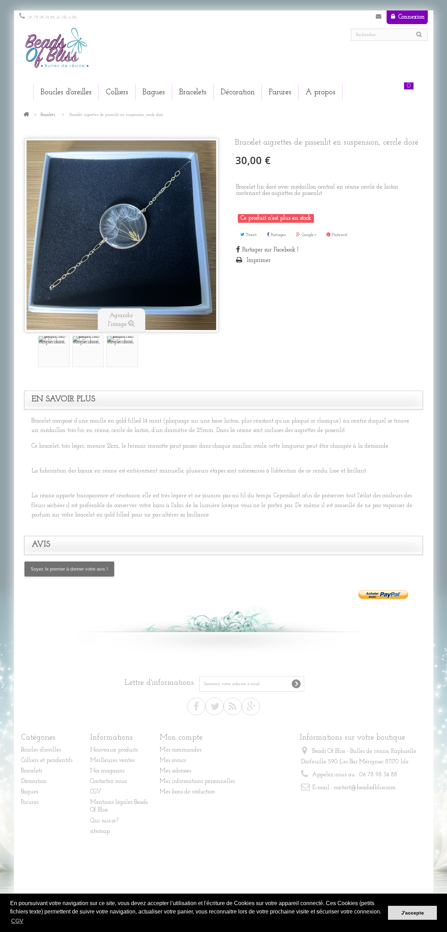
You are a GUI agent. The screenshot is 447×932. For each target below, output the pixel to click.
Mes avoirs (173, 760)
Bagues (29, 792)
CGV (95, 792)
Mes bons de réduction (187, 792)
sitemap (100, 831)
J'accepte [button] (412, 913)
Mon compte (181, 738)
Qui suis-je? (104, 821)
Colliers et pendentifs (46, 760)
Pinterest (338, 235)
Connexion (411, 17)
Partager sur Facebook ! (270, 250)
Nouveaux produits (114, 750)
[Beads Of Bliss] (119, 51)
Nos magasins (107, 771)
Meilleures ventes (112, 760)
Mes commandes (180, 750)
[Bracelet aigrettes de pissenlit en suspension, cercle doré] (53, 351)
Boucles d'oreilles (41, 750)
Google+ (308, 235)
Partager (277, 235)
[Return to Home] (26, 115)
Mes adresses (175, 771)
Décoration (34, 781)
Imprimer (259, 260)
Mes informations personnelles (197, 781)
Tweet (250, 235)
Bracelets (48, 115)
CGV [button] (17, 921)
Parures (29, 802)
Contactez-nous (379, 17)
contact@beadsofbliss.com (365, 788)
